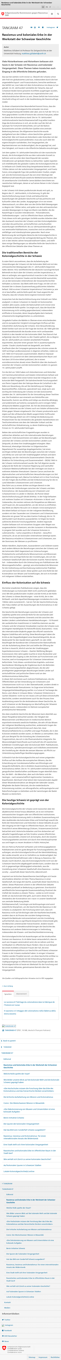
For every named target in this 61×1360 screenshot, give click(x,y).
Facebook (8, 1330)
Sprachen (8, 994)
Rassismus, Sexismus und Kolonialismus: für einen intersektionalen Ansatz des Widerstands (25, 1137)
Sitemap (32, 1357)
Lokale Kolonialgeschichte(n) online (19, 1171)
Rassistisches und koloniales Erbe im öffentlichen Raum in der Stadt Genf (30, 1151)
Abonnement (21, 994)
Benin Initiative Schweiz (14, 1118)
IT (50, 7)
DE (43, 7)
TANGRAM (7, 1047)
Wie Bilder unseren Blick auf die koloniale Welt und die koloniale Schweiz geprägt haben (31, 1081)
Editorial (7, 1059)
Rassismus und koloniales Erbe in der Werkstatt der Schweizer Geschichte (30, 1066)
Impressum (43, 1357)
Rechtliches (55, 1357)
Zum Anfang (8, 986)
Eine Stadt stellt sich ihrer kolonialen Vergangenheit (26, 1144)
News (6, 1341)
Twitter (7, 1320)
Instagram (51, 27)
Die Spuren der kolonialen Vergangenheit (21, 1124)
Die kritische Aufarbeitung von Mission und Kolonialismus (28, 1097)
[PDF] (35, 27)
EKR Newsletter (10, 1336)
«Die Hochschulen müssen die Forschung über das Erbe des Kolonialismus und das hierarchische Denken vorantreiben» (29, 1089)
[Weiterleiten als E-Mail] (39, 27)
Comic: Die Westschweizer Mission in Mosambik (24, 1103)
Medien (7, 1308)
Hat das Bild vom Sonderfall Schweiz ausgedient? (24, 1130)
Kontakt (7, 1302)
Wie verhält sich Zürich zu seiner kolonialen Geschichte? (27, 1159)
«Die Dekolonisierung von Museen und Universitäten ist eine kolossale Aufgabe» (29, 1110)
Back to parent (9, 1041)
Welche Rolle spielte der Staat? (17, 1074)
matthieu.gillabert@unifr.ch (34, 53)
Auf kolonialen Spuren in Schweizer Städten (22, 1165)
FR (47, 7)
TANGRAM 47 (27, 1030)
